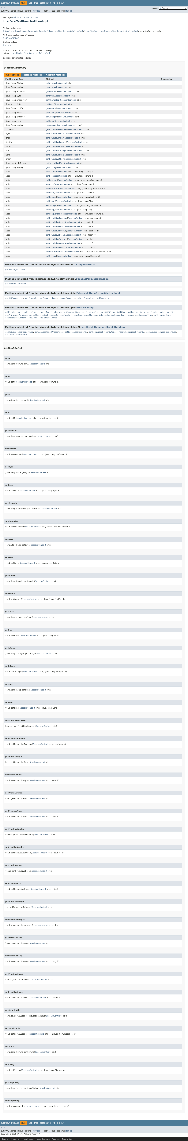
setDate (50, 193)
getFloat (50, 113)
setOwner (32, 318)
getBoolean (51, 91)
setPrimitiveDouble (56, 231)
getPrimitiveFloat (55, 146)
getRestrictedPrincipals (45, 315)
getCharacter (52, 100)
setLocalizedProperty (16, 335)
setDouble (51, 197)
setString (51, 256)
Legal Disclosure (43, 1139)
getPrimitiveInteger (56, 150)
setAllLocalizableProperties (161, 332)
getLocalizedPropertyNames (103, 332)
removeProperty (67, 298)
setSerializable (54, 252)
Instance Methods (32, 75)
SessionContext (59, 83)
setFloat (50, 201)
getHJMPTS (106, 312)
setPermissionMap (48, 318)
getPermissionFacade (15, 284)
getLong (50, 121)
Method (36, 11)
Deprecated (45, 3)
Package (15, 3)
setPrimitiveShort (55, 247)
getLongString (53, 125)
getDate (50, 104)
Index (55, 3)
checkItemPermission (32, 312)
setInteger (51, 205)
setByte (50, 184)
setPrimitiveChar (55, 226)
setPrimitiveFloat (55, 235)
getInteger (51, 117)
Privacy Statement (28, 1139)
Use (30, 3)
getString (51, 167)
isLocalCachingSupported (111, 315)
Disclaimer (15, 1139)
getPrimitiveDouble (56, 142)
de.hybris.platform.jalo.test (25, 17)
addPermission (12, 312)
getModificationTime (123, 312)
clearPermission (53, 312)
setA (48, 172)
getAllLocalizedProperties (19, 332)
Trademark (56, 1139)
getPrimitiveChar (55, 138)
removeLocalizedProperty (131, 332)
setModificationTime (15, 318)
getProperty (31, 298)
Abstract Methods (55, 75)
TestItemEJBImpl (11, 38)
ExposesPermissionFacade (33, 31)
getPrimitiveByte (55, 134)
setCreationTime (162, 315)
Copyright (5, 1139)
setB (48, 176)
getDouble (51, 108)
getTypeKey (65, 315)
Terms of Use (67, 1139)
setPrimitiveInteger (56, 239)
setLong (50, 210)
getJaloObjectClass (15, 269)
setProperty (103, 298)
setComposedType (143, 315)
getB (48, 87)
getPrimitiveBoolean (56, 129)
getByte (50, 96)
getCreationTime (90, 312)
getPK (170, 312)
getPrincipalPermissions (18, 315)
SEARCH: (154, 8)
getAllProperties (14, 298)
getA (48, 83)
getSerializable (54, 163)
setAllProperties (86, 298)
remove (129, 315)
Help (61, 3)
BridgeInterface (11, 31)
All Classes (6, 8)
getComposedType (72, 312)
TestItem (7, 45)
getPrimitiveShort (55, 159)
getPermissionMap (156, 312)
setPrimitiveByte (55, 222)
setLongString (53, 214)
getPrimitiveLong (55, 155)
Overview (5, 3)
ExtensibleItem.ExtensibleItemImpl (65, 31)
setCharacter (52, 188)
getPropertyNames (48, 298)
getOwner (140, 312)
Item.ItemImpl (91, 31)
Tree (36, 3)
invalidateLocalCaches (85, 315)
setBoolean (51, 180)
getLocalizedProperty (76, 332)
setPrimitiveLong (55, 243)
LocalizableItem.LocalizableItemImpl (119, 31)
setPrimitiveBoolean (56, 218)
